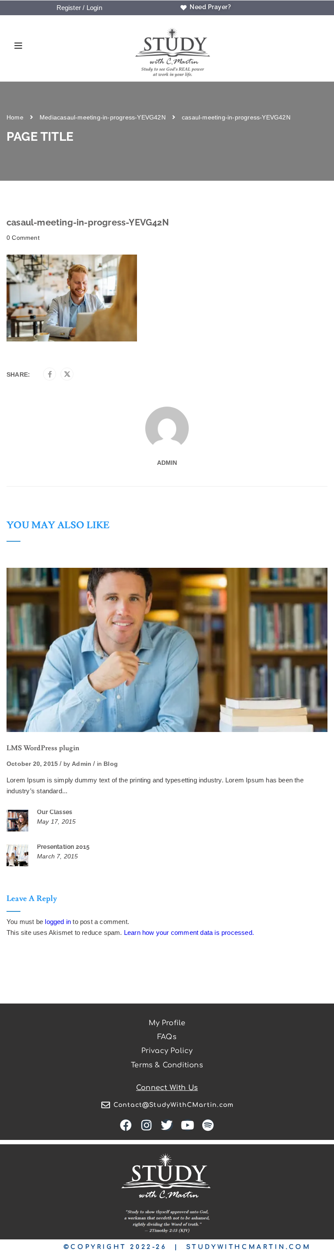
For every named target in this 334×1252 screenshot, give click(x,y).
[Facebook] (50, 374)
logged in (58, 921)
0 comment (23, 237)
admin (167, 462)
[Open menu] (16, 46)
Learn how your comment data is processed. (189, 932)
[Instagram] (146, 1125)
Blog (111, 763)
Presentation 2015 (63, 846)
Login (94, 7)
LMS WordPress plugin (43, 748)
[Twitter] (67, 374)
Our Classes (54, 811)
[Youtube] (188, 1125)
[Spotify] (208, 1125)
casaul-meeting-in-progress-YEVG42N (111, 117)
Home (15, 117)
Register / (71, 7)
